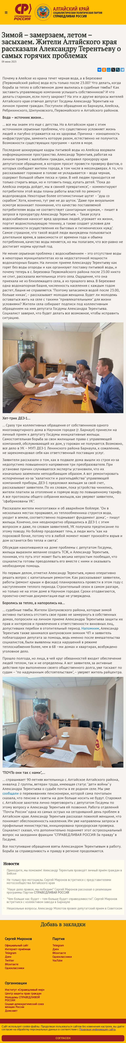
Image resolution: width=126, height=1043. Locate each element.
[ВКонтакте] (99, 70)
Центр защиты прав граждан (23, 993)
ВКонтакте (11, 964)
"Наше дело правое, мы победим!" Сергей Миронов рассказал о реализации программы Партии (57, 891)
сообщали (10, 793)
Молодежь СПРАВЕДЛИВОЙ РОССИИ (22, 999)
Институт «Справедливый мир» (24, 989)
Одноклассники (14, 968)
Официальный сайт (16, 945)
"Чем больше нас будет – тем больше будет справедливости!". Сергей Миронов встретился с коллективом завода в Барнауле (60, 900)
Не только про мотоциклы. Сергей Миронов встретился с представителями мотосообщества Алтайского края (57, 881)
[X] (113, 70)
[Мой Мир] (109, 70)
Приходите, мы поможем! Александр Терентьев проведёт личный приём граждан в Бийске (62, 872)
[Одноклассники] (104, 70)
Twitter (9, 960)
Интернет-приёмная (17, 949)
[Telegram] (122, 70)
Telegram (10, 952)
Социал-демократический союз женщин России (24, 1005)
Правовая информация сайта (97, 1029)
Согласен (63, 1038)
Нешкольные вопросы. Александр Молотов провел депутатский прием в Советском (62, 909)
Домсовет (11, 1010)
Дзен (8, 956)
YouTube (57, 960)
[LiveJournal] (118, 70)
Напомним (90, 628)
